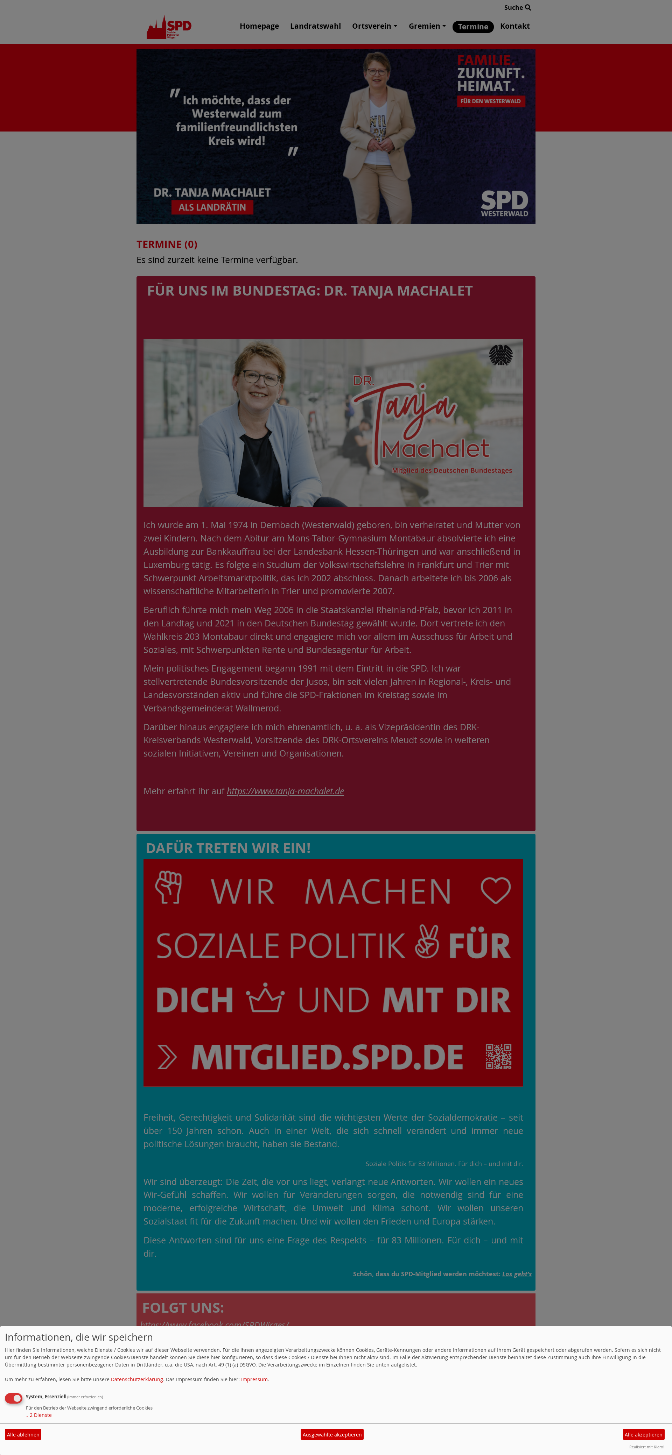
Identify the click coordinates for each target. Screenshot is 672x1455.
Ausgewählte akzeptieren (332, 1434)
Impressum (254, 1379)
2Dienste (39, 1415)
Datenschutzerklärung (137, 1379)
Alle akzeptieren (644, 1434)
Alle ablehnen (23, 1434)
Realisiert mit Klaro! (646, 1446)
